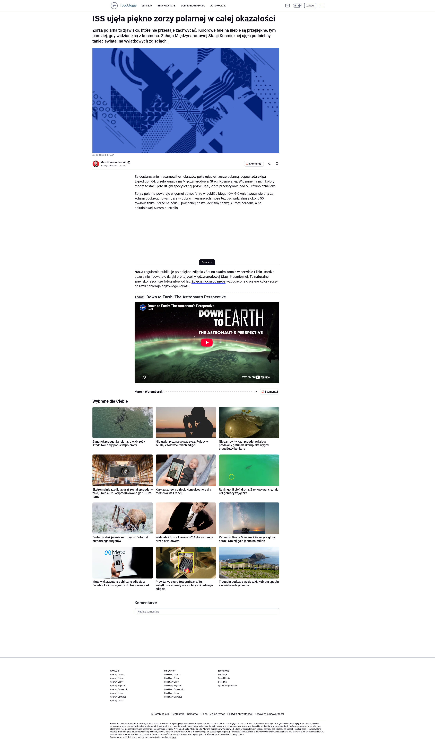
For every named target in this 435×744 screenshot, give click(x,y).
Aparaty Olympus (118, 697)
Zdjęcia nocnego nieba (208, 281)
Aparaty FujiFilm (117, 685)
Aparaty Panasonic (119, 689)
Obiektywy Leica (171, 693)
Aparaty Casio (116, 700)
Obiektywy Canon (172, 674)
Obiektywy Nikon (171, 678)
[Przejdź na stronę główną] (114, 8)
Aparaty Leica (116, 693)
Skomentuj (255, 163)
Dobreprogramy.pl (193, 5)
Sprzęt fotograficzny (227, 685)
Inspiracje (222, 674)
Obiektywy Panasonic (174, 689)
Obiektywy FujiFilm (172, 685)
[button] (297, 6)
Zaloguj (310, 5)
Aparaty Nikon (116, 678)
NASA (139, 272)
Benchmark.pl (167, 5)
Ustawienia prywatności (269, 714)
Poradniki (222, 682)
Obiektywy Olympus (173, 697)
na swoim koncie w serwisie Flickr (236, 272)
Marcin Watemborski (113, 162)
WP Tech (147, 5)
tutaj (174, 737)
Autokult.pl (218, 5)
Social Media (224, 678)
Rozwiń (206, 262)
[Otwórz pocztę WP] (287, 5)
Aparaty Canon (117, 674)
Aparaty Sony (116, 682)
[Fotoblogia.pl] (131, 6)
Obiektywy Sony (171, 682)
